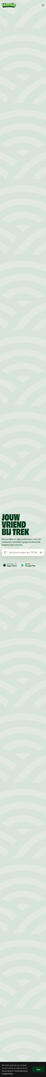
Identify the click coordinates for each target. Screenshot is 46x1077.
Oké (38, 1069)
